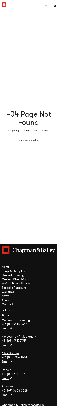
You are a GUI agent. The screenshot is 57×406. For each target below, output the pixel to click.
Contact (7, 304)
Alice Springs (10, 353)
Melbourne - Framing (16, 320)
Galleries (8, 292)
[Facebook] (3, 315)
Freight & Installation (16, 283)
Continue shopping (29, 140)
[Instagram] (8, 315)
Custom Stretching (14, 279)
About (6, 300)
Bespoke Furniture (14, 288)
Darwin (6, 370)
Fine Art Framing (13, 275)
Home (6, 267)
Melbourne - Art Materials (19, 337)
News (5, 296)
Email (5, 328)
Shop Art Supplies (14, 271)
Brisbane (8, 386)
